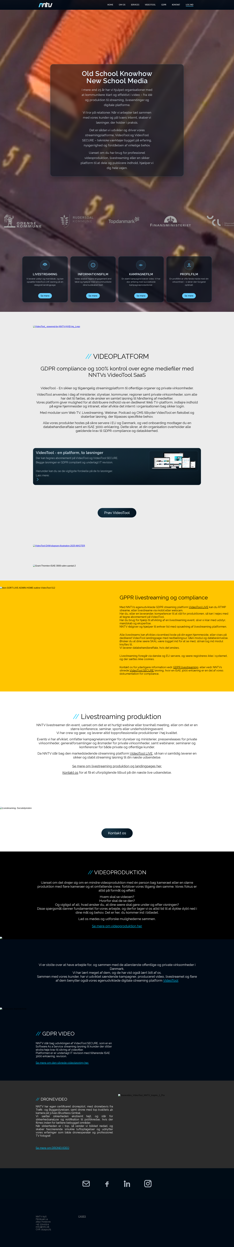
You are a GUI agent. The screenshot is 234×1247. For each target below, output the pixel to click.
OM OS (122, 5)
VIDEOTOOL (150, 5)
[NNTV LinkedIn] (127, 1183)
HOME (110, 5)
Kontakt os (70, 772)
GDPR (163, 5)
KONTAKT (176, 5)
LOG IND (189, 5)
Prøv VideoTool (117, 513)
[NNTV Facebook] (106, 1183)
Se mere (45, 295)
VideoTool (170, 980)
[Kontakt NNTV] (86, 1183)
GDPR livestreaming (185, 667)
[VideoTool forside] (45, 5)
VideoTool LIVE (198, 607)
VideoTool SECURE (142, 670)
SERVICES (135, 5)
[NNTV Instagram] (147, 1183)
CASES (82, 1216)
